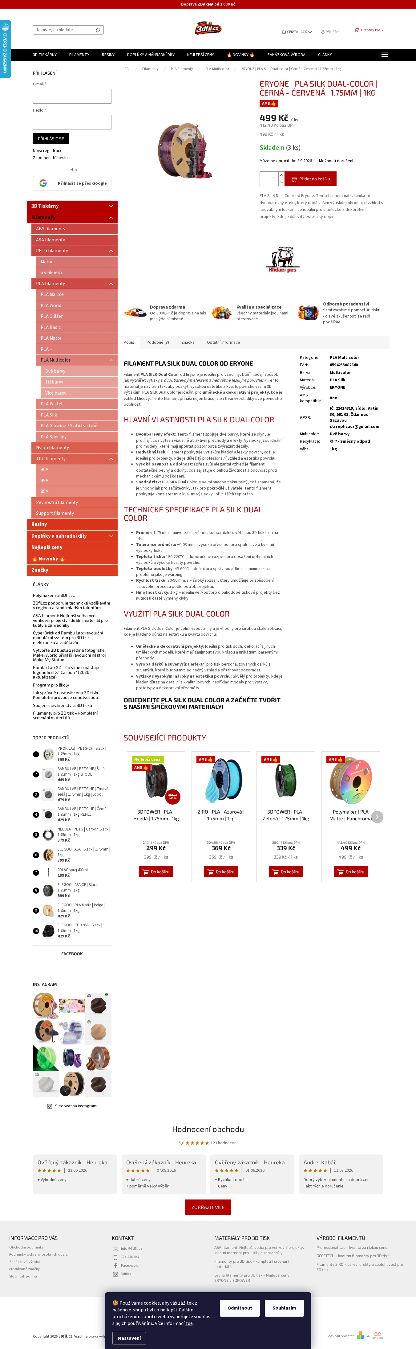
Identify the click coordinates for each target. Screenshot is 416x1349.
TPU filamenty (51, 458)
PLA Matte (51, 338)
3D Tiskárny (45, 206)
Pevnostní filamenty (57, 502)
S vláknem (51, 272)
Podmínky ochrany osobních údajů (38, 1254)
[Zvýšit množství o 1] (281, 175)
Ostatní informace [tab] (223, 342)
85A (44, 491)
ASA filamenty (50, 239)
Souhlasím (284, 1308)
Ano (333, 398)
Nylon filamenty (52, 447)
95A (44, 480)
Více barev (55, 393)
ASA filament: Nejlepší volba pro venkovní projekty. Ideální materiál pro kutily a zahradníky (70, 620)
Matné (47, 261)
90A (44, 469)
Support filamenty (55, 513)
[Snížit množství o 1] (281, 182)
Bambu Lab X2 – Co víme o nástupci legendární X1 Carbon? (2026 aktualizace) (67, 672)
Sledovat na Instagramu (77, 1106)
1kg (333, 449)
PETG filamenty (52, 250)
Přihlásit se (51, 138)
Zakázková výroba (24, 1262)
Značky (39, 570)
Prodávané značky (24, 1269)
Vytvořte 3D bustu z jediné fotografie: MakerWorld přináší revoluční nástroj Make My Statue (69, 655)
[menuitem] (45, 55)
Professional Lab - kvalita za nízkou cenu (352, 1247)
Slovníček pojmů (23, 1276)
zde (189, 1323)
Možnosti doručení (336, 161)
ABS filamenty (50, 228)
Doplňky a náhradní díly (59, 536)
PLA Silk (49, 415)
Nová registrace (48, 151)
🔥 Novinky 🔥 (48, 559)
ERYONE (337, 387)
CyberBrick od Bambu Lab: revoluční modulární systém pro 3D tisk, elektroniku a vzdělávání (68, 637)
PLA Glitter (52, 316)
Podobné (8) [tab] (158, 342)
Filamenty (43, 217)
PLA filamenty (50, 283)
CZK (304, 32)
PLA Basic (51, 327)
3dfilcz (126, 1274)
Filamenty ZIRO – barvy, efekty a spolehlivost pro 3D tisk (360, 1267)
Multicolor (340, 373)
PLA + (46, 349)
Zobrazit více (208, 1207)
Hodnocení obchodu (208, 1129)
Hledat (98, 30)
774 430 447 (130, 1257)
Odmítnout (240, 1308)
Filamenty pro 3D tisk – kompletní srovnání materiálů (65, 715)
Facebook (129, 1265)
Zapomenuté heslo (50, 158)
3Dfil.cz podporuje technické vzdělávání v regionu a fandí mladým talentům (71, 605)
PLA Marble (52, 294)
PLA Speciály (54, 436)
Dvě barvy (55, 371)
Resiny (39, 524)
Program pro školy (51, 685)
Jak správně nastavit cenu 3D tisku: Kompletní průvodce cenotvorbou (66, 695)
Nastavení (129, 1338)
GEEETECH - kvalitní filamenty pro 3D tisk (353, 1255)
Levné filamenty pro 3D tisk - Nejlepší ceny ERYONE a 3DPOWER (251, 1278)
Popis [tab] (129, 342)
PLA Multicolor (56, 360)
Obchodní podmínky (26, 1247)
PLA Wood (51, 305)
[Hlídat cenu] (283, 260)
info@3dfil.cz (131, 1248)
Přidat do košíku (314, 178)
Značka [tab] (188, 342)
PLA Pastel (51, 403)
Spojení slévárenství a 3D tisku (62, 705)
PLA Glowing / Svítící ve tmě (69, 425)
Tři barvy (54, 382)
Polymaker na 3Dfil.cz (54, 595)
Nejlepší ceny (47, 547)
